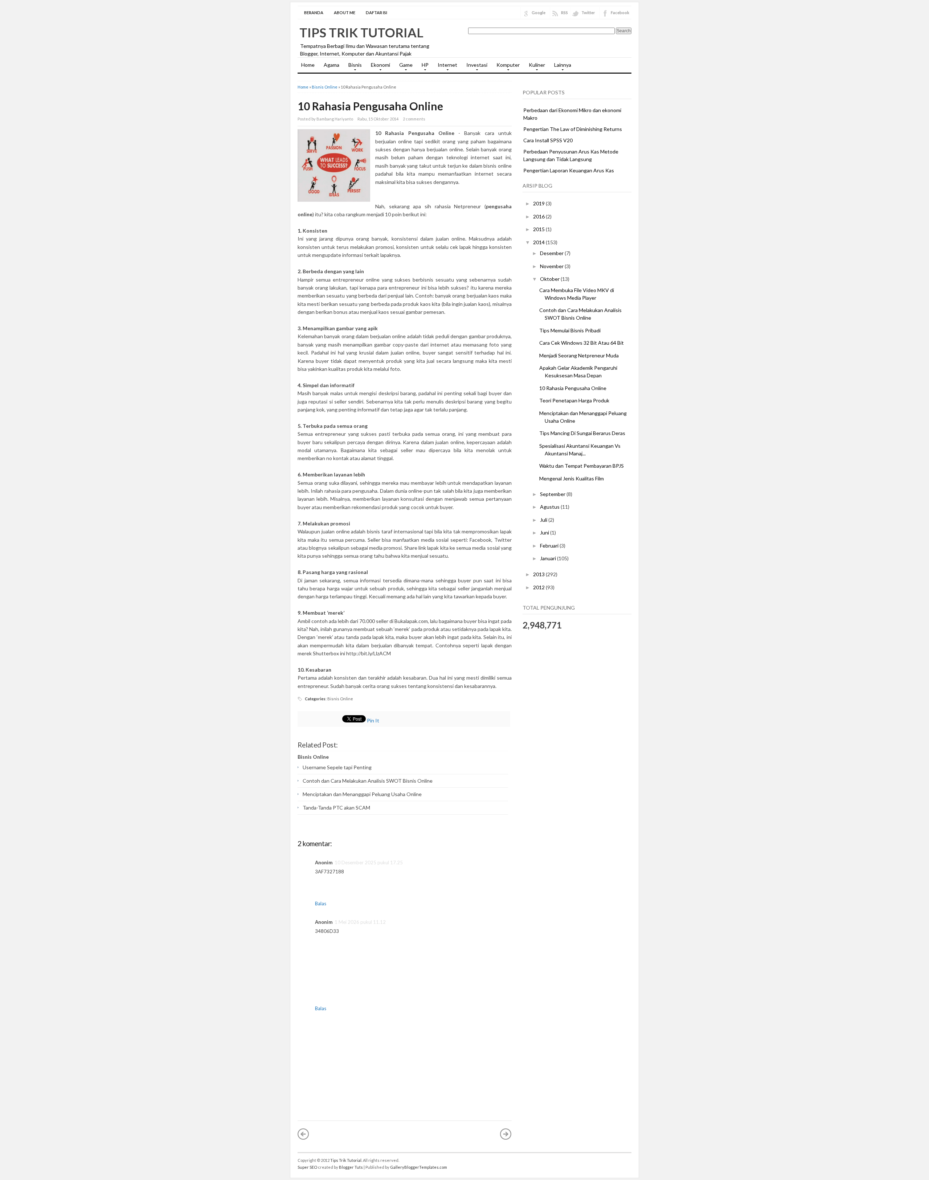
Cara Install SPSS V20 (548, 140)
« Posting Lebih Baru (303, 1134)
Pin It (373, 720)
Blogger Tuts (351, 1167)
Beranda (313, 12)
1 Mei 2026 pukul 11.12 (360, 922)
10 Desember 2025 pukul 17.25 (369, 862)
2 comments (414, 118)
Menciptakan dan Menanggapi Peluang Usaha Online (362, 794)
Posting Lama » (506, 1134)
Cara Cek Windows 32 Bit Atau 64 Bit (581, 343)
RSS (564, 12)
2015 (539, 229)
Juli (544, 520)
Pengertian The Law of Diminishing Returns (572, 129)
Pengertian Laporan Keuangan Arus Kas (568, 170)
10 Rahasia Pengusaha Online (370, 105)
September (553, 494)
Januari (548, 558)
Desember (552, 253)
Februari (550, 545)
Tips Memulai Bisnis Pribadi (570, 330)
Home (308, 65)
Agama (331, 65)
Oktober (550, 279)
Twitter (588, 12)
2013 (539, 574)
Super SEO (307, 1167)
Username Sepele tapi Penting (337, 767)
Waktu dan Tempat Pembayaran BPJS (581, 466)
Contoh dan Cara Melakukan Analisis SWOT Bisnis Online (368, 781)
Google (538, 12)
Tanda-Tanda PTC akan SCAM (336, 807)
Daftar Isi (376, 12)
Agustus (550, 507)
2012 (539, 587)
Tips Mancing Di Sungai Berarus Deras (582, 433)
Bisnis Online (324, 87)
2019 (539, 203)
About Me (344, 12)
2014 (539, 242)
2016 (539, 216)
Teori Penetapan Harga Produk (574, 400)
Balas (320, 903)
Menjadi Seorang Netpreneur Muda (579, 355)
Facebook (620, 12)
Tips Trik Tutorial (361, 32)
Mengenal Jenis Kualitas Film (571, 478)
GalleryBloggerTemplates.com (418, 1167)
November (552, 266)
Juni (545, 532)
